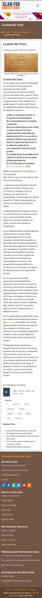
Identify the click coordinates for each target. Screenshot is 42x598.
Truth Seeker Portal (10, 475)
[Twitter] (18, 485)
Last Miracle (7, 514)
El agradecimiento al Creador (20, 433)
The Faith (5, 510)
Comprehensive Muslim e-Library (16, 581)
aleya (15, 391)
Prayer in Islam (8, 540)
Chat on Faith (7, 519)
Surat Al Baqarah (15, 166)
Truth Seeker (7, 500)
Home (9, 589)
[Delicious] (4, 485)
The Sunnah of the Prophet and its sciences (20, 560)
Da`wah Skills (7, 576)
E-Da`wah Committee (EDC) (13, 465)
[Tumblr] (13, 485)
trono (21, 393)
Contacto (32, 589)
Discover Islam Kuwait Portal (14, 470)
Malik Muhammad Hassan (18, 447)
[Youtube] (24, 485)
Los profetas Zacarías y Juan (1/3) (21, 430)
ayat (33, 391)
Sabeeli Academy (9, 530)
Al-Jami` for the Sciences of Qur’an (16, 555)
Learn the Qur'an (8, 544)
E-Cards (4, 479)
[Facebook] (9, 485)
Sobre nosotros (20, 589)
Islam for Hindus (8, 505)
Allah (10, 322)
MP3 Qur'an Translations (12, 565)
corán (15, 393)
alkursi (21, 391)
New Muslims (7, 535)
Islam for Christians (10, 496)
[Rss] (29, 485)
